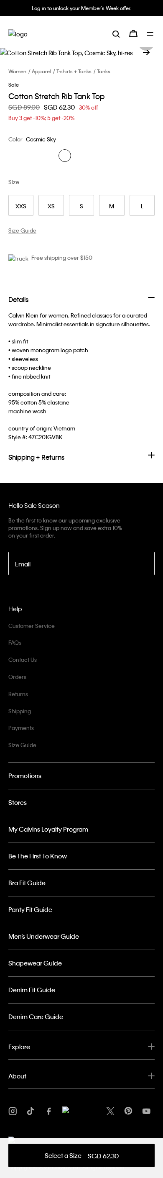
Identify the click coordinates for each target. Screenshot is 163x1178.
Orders (17, 676)
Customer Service (31, 625)
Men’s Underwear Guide (43, 936)
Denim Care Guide (35, 1016)
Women (17, 71)
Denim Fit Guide (31, 990)
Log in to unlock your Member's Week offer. (81, 8)
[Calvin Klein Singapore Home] (18, 33)
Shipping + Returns (36, 457)
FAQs (14, 642)
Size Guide (22, 744)
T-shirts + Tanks (74, 71)
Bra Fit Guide (27, 882)
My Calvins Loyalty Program (48, 829)
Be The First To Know (37, 856)
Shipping (19, 710)
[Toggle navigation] (151, 33)
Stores (17, 802)
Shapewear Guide (35, 963)
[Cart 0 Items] (133, 33)
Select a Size (82, 1155)
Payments (21, 727)
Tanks (103, 71)
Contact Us (22, 659)
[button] (146, 52)
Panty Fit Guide (30, 909)
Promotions (24, 775)
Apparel (41, 71)
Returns (18, 693)
